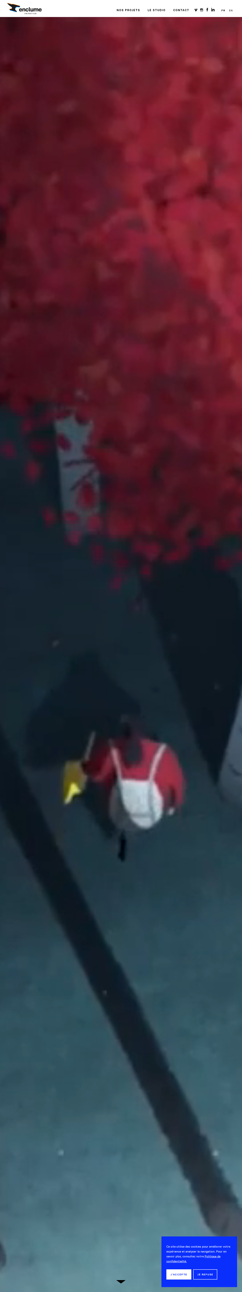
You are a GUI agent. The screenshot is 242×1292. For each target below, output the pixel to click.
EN (231, 10)
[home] (24, 8)
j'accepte (179, 1274)
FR (223, 10)
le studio (157, 10)
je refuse (205, 1274)
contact (181, 10)
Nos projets (128, 10)
